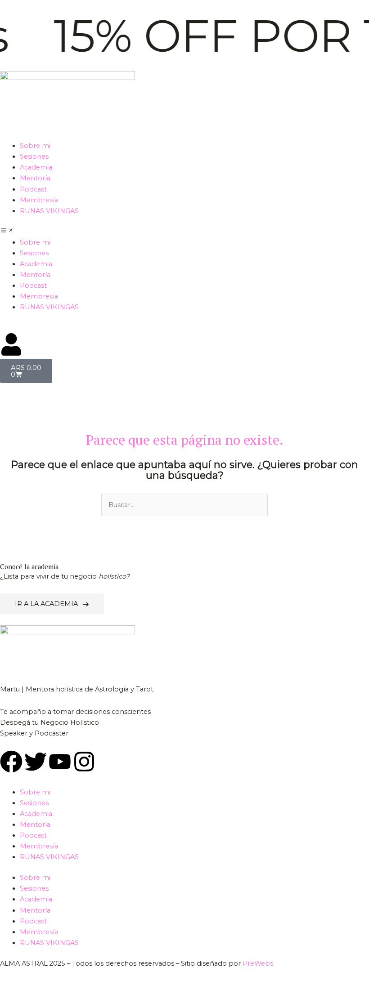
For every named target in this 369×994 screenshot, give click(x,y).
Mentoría (35, 178)
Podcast (33, 189)
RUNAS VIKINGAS (49, 211)
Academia (36, 167)
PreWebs (258, 963)
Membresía (39, 200)
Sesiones (34, 156)
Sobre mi (35, 146)
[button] (184, 231)
